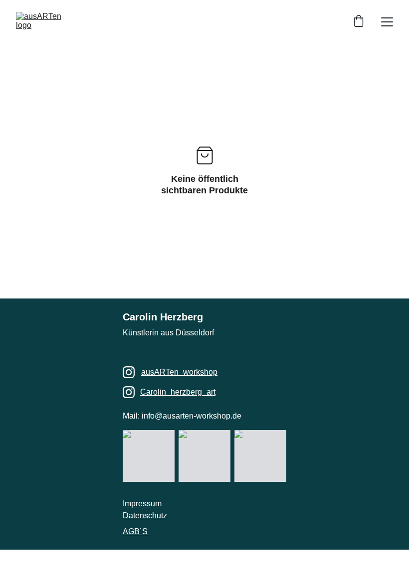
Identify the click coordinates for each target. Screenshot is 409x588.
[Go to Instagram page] (129, 372)
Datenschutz (145, 515)
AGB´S (135, 531)
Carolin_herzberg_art (177, 392)
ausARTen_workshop (179, 372)
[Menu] (387, 21)
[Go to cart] (358, 21)
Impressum (142, 503)
